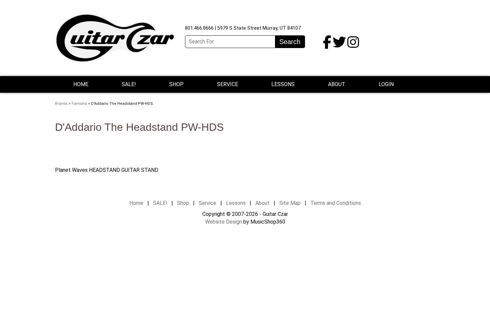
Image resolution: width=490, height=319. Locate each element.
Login (386, 84)
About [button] (336, 84)
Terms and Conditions (335, 203)
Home (80, 84)
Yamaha (79, 103)
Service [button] (227, 84)
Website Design (223, 222)
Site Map (290, 203)
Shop (176, 84)
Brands (61, 103)
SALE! (129, 84)
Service (207, 203)
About (262, 203)
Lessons (283, 84)
